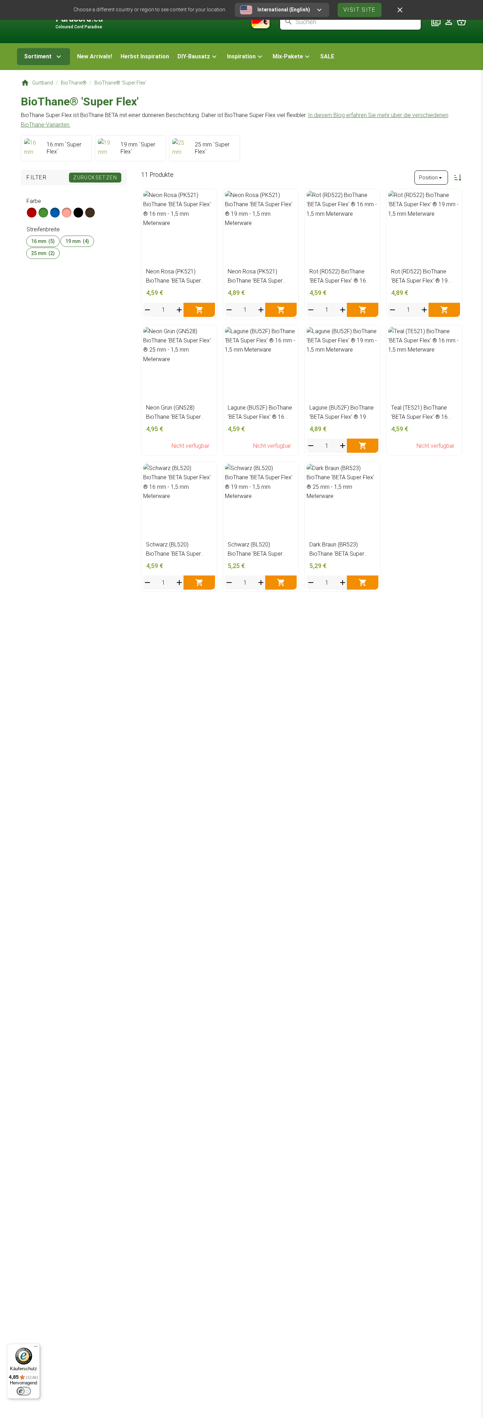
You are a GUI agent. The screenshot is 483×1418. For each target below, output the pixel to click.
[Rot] (32, 212)
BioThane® (74, 83)
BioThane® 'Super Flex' (120, 83)
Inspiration (241, 56)
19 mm (77, 241)
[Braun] (90, 212)
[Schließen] (400, 10)
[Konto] (448, 21)
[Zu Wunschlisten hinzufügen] (208, 198)
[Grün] (43, 212)
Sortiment (38, 56)
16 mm (43, 241)
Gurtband (42, 83)
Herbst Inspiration (145, 56)
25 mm (43, 253)
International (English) (283, 9)
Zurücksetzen (95, 177)
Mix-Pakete (288, 56)
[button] (198, 56)
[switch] (24, 1391)
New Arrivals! (94, 56)
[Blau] (55, 212)
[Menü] (35, 1348)
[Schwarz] (78, 212)
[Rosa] (67, 212)
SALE (327, 56)
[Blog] (436, 21)
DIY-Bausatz (194, 56)
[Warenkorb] (461, 21)
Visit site (359, 9)
